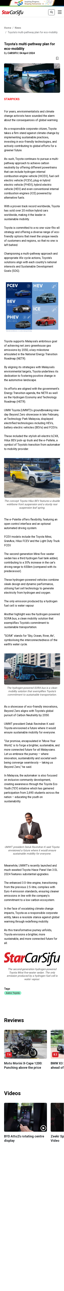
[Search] (51, 12)
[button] (12, 992)
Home (7, 27)
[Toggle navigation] (59, 12)
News (18, 27)
